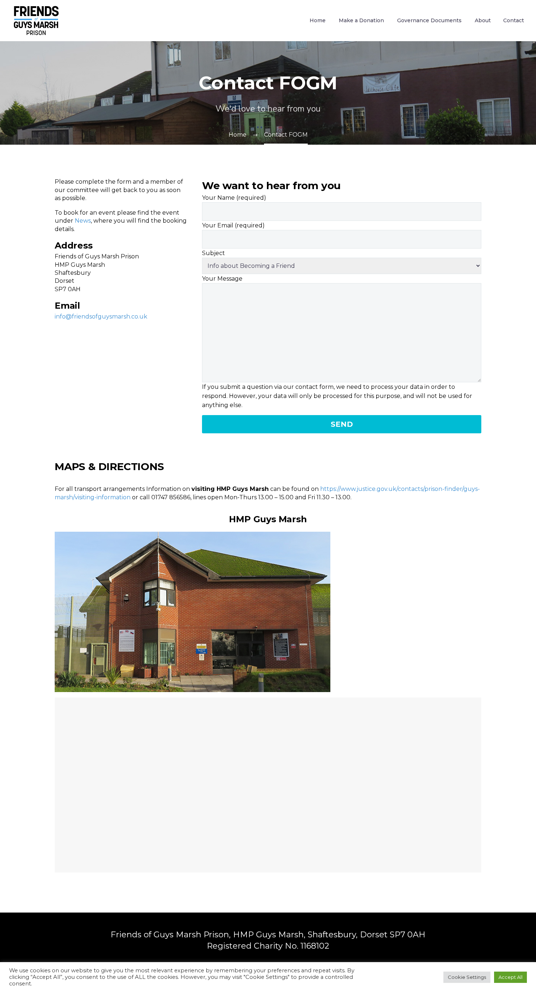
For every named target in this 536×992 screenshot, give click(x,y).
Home (318, 20)
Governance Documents (429, 20)
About (483, 20)
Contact (513, 20)
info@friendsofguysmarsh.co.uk (101, 316)
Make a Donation (361, 20)
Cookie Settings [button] (467, 977)
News (83, 220)
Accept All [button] (510, 977)
